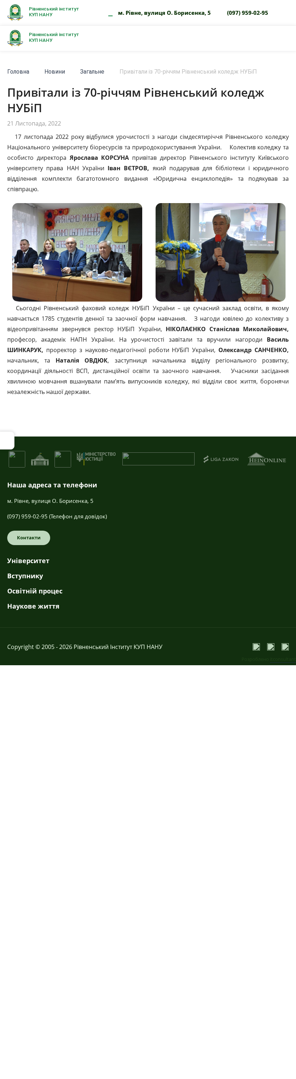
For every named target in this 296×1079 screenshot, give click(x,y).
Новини (54, 71)
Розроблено (268, 659)
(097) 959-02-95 (247, 12)
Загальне (92, 71)
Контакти (28, 537)
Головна (18, 71)
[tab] (148, 563)
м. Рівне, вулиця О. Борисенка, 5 (164, 12)
